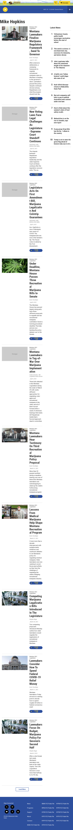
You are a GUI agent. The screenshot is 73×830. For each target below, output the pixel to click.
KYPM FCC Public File (62, 803)
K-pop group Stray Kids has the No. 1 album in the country (62, 131)
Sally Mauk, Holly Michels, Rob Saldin (34, 145)
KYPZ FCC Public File (62, 820)
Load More (22, 789)
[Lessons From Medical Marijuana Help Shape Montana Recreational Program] (15, 512)
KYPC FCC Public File (48, 816)
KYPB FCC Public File (48, 812)
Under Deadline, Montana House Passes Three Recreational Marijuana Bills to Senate (35, 280)
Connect (29, 820)
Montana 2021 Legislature (33, 27)
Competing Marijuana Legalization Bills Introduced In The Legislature (35, 606)
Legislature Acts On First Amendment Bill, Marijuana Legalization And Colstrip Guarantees (35, 202)
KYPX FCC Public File (62, 816)
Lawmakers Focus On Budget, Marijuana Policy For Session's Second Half (35, 736)
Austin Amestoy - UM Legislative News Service (35, 375)
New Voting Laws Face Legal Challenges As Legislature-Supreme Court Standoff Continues (35, 126)
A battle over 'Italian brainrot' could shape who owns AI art (61, 76)
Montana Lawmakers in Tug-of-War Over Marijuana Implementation (35, 361)
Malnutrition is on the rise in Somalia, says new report (61, 120)
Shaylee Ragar (33, 619)
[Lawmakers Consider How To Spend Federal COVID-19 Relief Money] (15, 663)
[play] (5, 9)
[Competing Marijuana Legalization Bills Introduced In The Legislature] (15, 598)
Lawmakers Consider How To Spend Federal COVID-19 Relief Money (35, 672)
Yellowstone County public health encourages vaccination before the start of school (62, 38)
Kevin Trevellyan (33, 57)
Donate (65, 3)
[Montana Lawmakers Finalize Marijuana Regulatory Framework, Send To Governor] (15, 33)
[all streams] (70, 9)
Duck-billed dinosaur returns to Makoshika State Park (61, 87)
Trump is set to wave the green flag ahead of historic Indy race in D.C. (62, 142)
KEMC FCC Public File (33, 825)
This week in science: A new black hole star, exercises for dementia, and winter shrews (62, 52)
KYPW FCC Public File (62, 812)
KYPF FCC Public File (48, 820)
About (29, 816)
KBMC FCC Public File (48, 803)
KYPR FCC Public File (62, 808)
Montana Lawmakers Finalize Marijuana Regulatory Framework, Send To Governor (35, 43)
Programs (30, 808)
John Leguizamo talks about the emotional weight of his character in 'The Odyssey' (62, 64)
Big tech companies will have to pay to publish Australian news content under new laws (62, 98)
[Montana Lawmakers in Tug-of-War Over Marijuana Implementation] (15, 354)
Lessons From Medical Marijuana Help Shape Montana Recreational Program (35, 521)
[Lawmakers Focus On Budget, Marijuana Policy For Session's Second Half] (15, 727)
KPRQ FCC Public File (48, 808)
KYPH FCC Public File (48, 825)
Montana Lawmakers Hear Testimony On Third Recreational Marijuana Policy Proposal (35, 447)
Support (29, 812)
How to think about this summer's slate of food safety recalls (62, 110)
